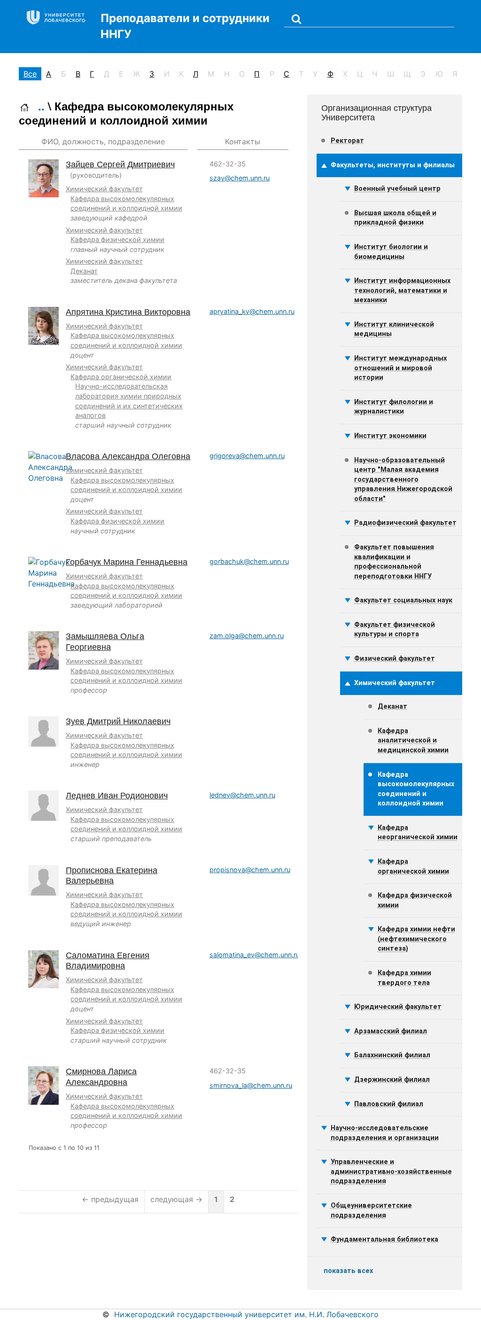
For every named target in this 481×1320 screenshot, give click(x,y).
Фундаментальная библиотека (384, 1239)
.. (41, 106)
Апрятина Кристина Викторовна (128, 312)
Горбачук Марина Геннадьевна (126, 562)
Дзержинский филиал (392, 1080)
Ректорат (347, 141)
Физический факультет (394, 659)
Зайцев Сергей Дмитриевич (120, 164)
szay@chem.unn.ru (239, 178)
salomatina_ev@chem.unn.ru (254, 955)
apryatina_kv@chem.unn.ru (252, 311)
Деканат (84, 271)
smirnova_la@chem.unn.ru (250, 1085)
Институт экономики (390, 436)
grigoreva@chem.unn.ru (247, 456)
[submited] (296, 18)
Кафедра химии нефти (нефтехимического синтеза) (416, 939)
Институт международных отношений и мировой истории (400, 368)
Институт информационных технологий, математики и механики (402, 290)
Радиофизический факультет (405, 523)
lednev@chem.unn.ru (242, 795)
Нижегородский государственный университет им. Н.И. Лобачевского (246, 1314)
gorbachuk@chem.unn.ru (249, 561)
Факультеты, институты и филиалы (393, 165)
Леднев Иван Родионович (117, 795)
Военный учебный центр (397, 189)
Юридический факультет (398, 1007)
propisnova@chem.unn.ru (249, 870)
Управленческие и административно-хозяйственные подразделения (391, 1171)
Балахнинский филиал (392, 1055)
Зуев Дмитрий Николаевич (118, 721)
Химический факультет (104, 189)
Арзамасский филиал (390, 1031)
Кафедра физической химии (117, 239)
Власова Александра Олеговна (128, 456)
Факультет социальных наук (403, 600)
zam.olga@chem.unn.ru (246, 636)
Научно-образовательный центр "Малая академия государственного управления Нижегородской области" (403, 479)
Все (30, 73)
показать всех (348, 1271)
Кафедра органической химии (120, 377)
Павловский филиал (388, 1104)
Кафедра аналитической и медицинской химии (413, 740)
